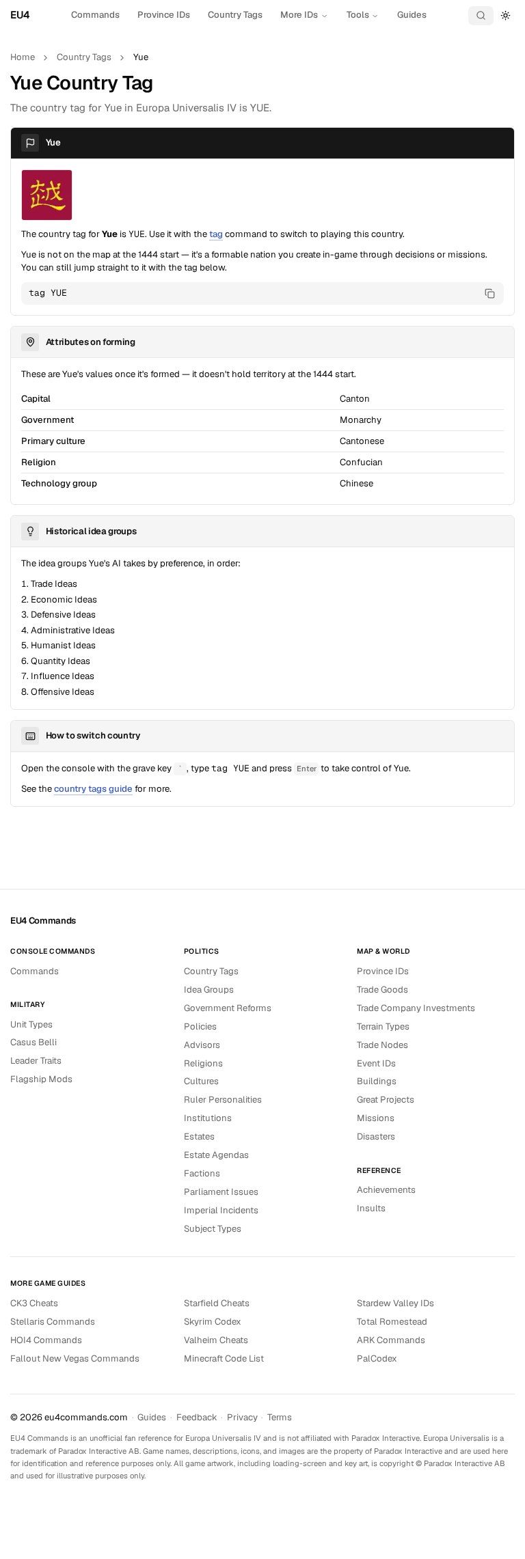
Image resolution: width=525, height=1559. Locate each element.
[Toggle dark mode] (506, 15)
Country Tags (235, 14)
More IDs (299, 14)
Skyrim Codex (212, 1321)
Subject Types (212, 1228)
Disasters (376, 1136)
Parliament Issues (221, 1192)
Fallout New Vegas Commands (74, 1358)
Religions (203, 1063)
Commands (95, 14)
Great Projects (385, 1099)
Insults (371, 1208)
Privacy (242, 1417)
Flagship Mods (41, 1079)
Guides (412, 14)
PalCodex (377, 1358)
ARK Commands (391, 1340)
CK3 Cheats (34, 1303)
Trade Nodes (382, 1045)
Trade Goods (382, 989)
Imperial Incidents (221, 1210)
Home (22, 57)
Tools (358, 14)
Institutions (208, 1118)
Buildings (376, 1081)
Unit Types (31, 1024)
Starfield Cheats (217, 1303)
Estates (199, 1136)
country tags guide (93, 789)
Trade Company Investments (416, 1008)
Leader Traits (36, 1060)
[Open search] (481, 15)
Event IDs (376, 1063)
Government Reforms (227, 1008)
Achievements (386, 1190)
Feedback (196, 1417)
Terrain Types (383, 1026)
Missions (375, 1118)
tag (216, 234)
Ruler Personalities (223, 1099)
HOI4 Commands (46, 1340)
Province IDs (163, 14)
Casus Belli (33, 1042)
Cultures (201, 1081)
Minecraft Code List (224, 1358)
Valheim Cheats (216, 1340)
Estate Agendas (216, 1155)
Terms (279, 1417)
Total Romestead (392, 1321)
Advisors (202, 1045)
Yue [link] (140, 57)
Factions (202, 1173)
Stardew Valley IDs (395, 1303)
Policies (200, 1026)
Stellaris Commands (52, 1321)
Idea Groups (209, 989)
